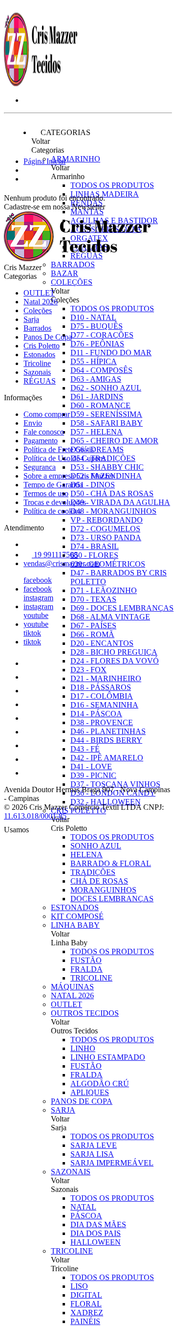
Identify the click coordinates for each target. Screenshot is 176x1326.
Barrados (73, 264)
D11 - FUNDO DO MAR (111, 352)
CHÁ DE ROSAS (99, 881)
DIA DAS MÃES (98, 1224)
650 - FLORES (94, 555)
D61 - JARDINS (96, 396)
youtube (35, 615)
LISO (79, 1286)
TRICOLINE (91, 978)
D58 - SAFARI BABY (106, 423)
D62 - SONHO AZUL (105, 388)
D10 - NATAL (93, 317)
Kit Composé (77, 916)
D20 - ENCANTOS (101, 643)
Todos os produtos (112, 185)
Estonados (75, 907)
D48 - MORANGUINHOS (113, 511)
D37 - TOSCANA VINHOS (115, 784)
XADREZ (86, 1312)
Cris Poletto (41, 346)
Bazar (64, 273)
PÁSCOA (86, 1216)
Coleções (71, 282)
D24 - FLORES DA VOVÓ (114, 661)
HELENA (86, 854)
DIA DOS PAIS (95, 1233)
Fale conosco (43, 432)
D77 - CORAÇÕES (101, 335)
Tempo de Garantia (53, 484)
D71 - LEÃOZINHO (103, 590)
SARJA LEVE (93, 1145)
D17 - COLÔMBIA (101, 696)
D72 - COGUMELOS (105, 529)
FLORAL (86, 1304)
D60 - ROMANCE (100, 405)
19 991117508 (55, 554)
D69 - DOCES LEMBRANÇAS (122, 608)
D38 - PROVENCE (101, 722)
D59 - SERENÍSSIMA (106, 414)
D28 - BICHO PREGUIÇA (113, 652)
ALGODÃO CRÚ (99, 1083)
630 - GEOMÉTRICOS (107, 564)
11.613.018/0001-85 (35, 816)
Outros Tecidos (85, 1013)
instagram (38, 598)
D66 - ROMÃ (92, 634)
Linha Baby (75, 925)
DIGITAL (86, 1295)
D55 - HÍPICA (93, 361)
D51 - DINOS (92, 484)
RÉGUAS (39, 381)
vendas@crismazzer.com (61, 563)
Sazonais (70, 1171)
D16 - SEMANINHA (104, 705)
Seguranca (39, 467)
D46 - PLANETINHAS (108, 731)
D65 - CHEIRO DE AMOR (114, 440)
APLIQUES (89, 1092)
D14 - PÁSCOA (96, 713)
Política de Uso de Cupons (64, 458)
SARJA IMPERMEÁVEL (112, 1163)
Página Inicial (44, 161)
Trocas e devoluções (54, 502)
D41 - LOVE (91, 766)
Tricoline (72, 1251)
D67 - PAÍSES (93, 625)
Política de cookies (52, 511)
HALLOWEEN (95, 1242)
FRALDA (86, 969)
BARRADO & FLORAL (110, 863)
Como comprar (46, 414)
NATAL (83, 1207)
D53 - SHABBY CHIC (107, 467)
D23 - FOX (88, 669)
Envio (32, 423)
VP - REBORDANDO (106, 520)
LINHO (82, 1048)
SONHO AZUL (95, 846)
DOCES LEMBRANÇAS (112, 898)
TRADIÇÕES (92, 872)
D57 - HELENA (96, 432)
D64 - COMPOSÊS (101, 370)
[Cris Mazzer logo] (40, 83)
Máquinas (72, 987)
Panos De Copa (81, 1101)
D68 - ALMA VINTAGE (110, 617)
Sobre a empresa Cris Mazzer (68, 476)
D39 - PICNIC (93, 775)
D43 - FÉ (85, 749)
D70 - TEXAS (93, 599)
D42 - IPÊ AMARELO (106, 758)
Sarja (63, 1110)
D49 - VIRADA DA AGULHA (120, 502)
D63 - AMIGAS (95, 379)
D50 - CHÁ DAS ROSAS (112, 493)
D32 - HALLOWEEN (105, 802)
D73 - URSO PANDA (105, 537)
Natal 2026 (72, 995)
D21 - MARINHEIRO (105, 678)
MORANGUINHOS (103, 890)
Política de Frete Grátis (58, 449)
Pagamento (40, 440)
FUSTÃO (86, 960)
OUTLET (66, 1004)
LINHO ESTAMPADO (107, 1057)
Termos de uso (45, 493)
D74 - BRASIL (94, 546)
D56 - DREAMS (97, 449)
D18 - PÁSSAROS (100, 687)
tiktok (32, 633)
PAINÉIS (85, 1321)
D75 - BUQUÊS (96, 326)
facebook (37, 580)
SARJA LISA (92, 1154)
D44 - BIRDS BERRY (106, 740)
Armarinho (75, 159)
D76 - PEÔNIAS (97, 344)
